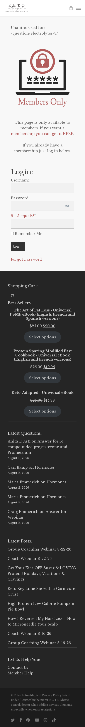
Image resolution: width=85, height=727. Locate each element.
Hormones (45, 467)
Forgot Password (26, 259)
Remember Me (28, 233)
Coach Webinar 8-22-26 (30, 558)
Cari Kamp (18, 467)
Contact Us (18, 667)
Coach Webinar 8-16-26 (29, 633)
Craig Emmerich (23, 511)
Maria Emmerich (23, 482)
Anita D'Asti (19, 441)
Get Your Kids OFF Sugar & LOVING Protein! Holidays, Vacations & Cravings (42, 573)
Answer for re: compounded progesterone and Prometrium (37, 447)
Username (20, 180)
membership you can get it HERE (42, 133)
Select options (42, 337)
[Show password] (67, 206)
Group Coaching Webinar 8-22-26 (39, 549)
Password (20, 198)
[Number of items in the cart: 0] (12, 295)
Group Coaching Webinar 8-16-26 (39, 643)
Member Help (20, 673)
